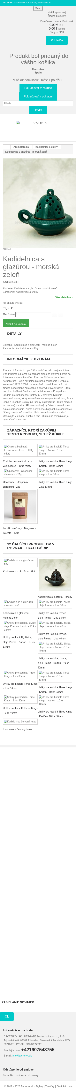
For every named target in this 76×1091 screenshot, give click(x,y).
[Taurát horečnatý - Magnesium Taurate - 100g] (20, 506)
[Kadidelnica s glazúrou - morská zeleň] (20, 603)
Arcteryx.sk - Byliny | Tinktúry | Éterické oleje (46, 1086)
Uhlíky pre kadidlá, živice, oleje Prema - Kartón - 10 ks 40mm (53, 663)
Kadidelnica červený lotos (17, 729)
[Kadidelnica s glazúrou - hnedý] (55, 575)
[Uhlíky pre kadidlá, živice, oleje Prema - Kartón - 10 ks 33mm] (20, 626)
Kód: (6, 281)
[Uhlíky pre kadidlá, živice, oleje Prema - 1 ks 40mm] (55, 624)
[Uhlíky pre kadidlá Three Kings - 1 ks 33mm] (55, 472)
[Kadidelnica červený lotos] (20, 722)
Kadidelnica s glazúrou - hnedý (55, 596)
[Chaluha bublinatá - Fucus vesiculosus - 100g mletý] (20, 450)
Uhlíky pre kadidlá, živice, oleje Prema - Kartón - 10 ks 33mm (19, 642)
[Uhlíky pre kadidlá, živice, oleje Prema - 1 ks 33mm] (55, 603)
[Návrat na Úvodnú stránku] (7, 147)
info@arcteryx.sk (22, 1055)
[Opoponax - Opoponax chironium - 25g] (20, 472)
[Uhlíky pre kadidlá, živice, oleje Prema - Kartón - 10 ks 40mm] (55, 647)
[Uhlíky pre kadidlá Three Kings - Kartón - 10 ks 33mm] (55, 450)
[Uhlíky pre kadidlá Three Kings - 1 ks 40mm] (20, 699)
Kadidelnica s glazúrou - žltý (19, 571)
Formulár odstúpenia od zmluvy (20, 1075)
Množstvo (9, 314)
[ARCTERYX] (38, 129)
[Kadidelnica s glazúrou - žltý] (20, 562)
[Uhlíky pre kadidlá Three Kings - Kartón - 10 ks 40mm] (55, 700)
